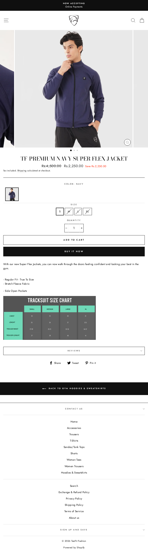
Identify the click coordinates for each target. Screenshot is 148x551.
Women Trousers (74, 466)
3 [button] (78, 151)
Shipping (22, 170)
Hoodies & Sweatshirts (74, 472)
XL (87, 211)
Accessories (74, 428)
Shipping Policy (74, 505)
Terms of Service (74, 511)
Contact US (74, 408)
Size (74, 204)
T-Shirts (74, 441)
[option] (74, 5)
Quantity (74, 220)
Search (74, 486)
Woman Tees (74, 460)
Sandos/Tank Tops (74, 447)
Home (74, 421)
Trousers (74, 434)
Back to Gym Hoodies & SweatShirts (77, 388)
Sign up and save (74, 529)
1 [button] (71, 151)
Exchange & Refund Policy (74, 492)
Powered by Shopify (73, 547)
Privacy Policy (74, 498)
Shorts (74, 453)
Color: (74, 184)
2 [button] (75, 151)
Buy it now (74, 251)
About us (74, 518)
